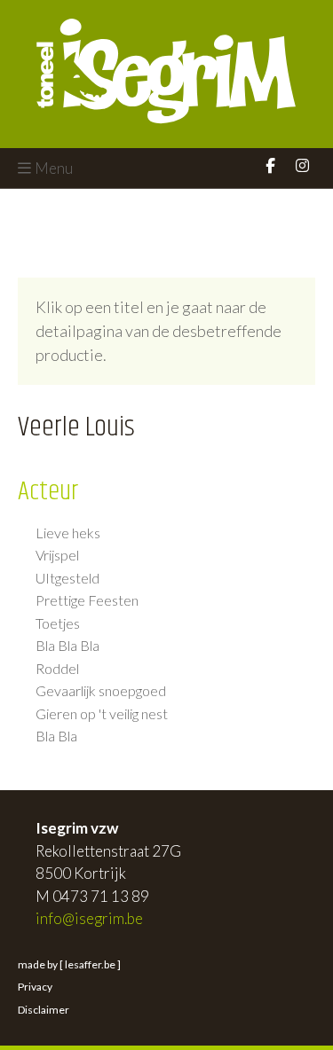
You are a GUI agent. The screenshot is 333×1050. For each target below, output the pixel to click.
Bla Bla (56, 736)
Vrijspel (57, 555)
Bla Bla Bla (67, 646)
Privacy (35, 986)
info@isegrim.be (89, 918)
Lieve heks (68, 533)
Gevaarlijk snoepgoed (101, 691)
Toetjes (58, 623)
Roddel (57, 669)
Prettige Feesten (87, 600)
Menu (54, 168)
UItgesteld (67, 578)
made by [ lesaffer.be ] (69, 964)
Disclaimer (43, 1009)
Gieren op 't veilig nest (102, 714)
